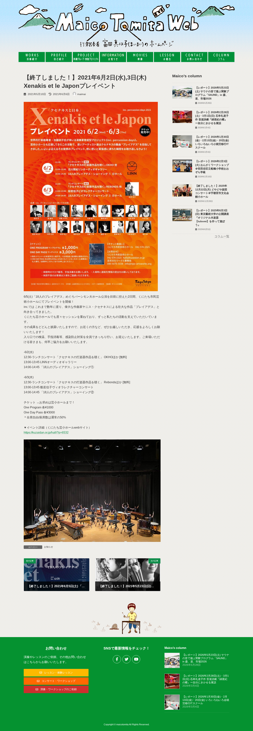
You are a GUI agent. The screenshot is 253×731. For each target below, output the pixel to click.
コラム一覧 (221, 236)
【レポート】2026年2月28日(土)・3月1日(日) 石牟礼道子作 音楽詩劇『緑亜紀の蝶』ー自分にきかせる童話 (205, 679)
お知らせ (48, 547)
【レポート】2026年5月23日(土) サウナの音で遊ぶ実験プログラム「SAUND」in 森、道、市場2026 (205, 658)
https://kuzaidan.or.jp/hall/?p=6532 (46, 432)
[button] (56, 672)
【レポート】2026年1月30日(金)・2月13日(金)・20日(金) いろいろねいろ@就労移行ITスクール (205, 700)
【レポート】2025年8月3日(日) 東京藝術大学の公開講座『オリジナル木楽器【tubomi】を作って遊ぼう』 (212, 217)
